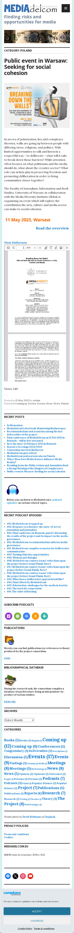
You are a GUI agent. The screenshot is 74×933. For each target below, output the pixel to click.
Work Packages (33, 804)
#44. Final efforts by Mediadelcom (26, 582)
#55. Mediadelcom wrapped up (25, 523)
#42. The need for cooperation (24, 588)
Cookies (8, 837)
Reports (33, 793)
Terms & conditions (44, 928)
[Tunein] (44, 616)
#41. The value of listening (21, 591)
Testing (25, 799)
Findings (18, 763)
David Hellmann (32, 816)
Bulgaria (37, 740)
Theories (35, 799)
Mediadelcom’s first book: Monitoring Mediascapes (36, 428)
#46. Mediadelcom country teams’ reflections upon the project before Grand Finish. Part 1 (36, 575)
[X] (15, 876)
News (49, 403)
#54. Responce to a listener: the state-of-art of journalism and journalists (33, 528)
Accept (37, 911)
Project (27, 787)
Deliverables (40, 751)
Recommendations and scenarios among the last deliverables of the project (34, 433)
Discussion (16, 757)
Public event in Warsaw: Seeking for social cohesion (36, 67)
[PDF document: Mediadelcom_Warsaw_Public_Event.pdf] (37, 313)
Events (32, 403)
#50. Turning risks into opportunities (28, 554)
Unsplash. (50, 816)
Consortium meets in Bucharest (25, 450)
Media (43, 763)
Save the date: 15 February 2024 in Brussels (31, 443)
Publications (51, 788)
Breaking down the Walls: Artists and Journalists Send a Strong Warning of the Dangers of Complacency (37, 467)
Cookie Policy (25, 928)
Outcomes (57, 774)
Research (53, 793)
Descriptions (59, 751)
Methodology (39, 769)
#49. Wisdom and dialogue (22, 557)
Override (37, 920)
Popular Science (44, 783)
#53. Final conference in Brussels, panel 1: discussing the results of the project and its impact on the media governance (37, 536)
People (8, 779)
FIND (7, 658)
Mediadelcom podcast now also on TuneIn (31, 456)
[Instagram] (23, 876)
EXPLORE (9, 702)
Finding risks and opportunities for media (30, 19)
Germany (32, 763)
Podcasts (54, 778)
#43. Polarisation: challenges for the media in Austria (37, 585)
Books (11, 740)
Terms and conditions (16, 834)
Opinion (26, 774)
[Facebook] (8, 876)
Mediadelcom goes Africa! (22, 453)
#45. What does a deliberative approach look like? (35, 579)
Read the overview (52, 228)
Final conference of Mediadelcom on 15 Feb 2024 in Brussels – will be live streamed (36, 439)
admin (36, 400)
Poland (65, 403)
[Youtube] (30, 876)
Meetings (20, 768)
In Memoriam (15, 425)
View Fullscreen (15, 242)
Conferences (51, 746)
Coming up (21, 403)
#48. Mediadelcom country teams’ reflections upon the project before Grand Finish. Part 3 (36, 562)
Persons (21, 778)
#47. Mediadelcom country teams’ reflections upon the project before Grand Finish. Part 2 (38, 568)
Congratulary (16, 751)
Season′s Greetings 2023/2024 (24, 446)
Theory (49, 799)
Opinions (41, 774)
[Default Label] (8, 616)
